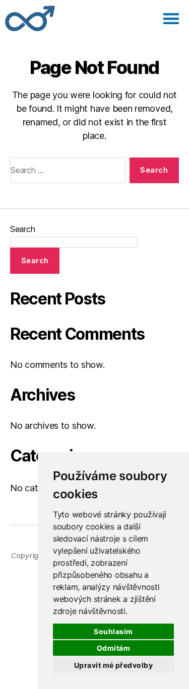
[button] (171, 18)
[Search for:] (65, 173)
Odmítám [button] (113, 648)
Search (22, 229)
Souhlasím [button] (113, 631)
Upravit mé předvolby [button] (113, 665)
